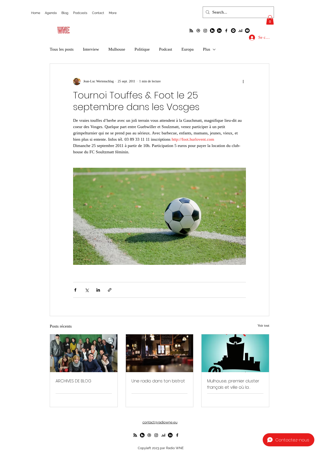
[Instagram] (205, 30)
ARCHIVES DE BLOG (73, 381)
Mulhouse (116, 49)
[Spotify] (233, 30)
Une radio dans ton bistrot (158, 381)
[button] (270, 20)
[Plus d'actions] (243, 81)
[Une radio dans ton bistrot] (159, 353)
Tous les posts (62, 49)
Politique (142, 49)
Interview (91, 49)
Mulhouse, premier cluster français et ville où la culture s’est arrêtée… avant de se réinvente (233, 384)
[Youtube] (247, 30)
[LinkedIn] (219, 30)
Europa (187, 49)
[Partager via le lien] (109, 290)
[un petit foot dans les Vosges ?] (198, 30)
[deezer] (240, 30)
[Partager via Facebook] (75, 290)
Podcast (165, 49)
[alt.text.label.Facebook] (226, 30)
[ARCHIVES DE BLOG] (83, 353)
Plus (206, 49)
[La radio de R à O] (191, 30)
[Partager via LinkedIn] (98, 290)
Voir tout (263, 325)
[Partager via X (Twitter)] (87, 290)
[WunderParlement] (212, 30)
